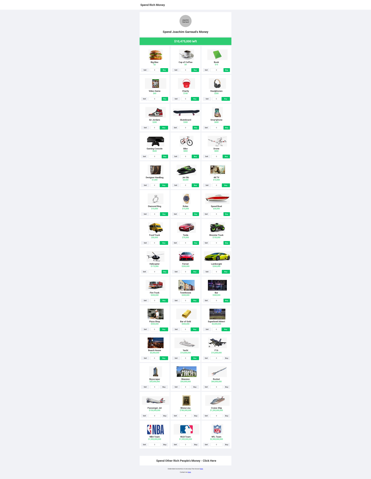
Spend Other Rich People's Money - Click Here (186, 460)
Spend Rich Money (152, 5)
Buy (164, 70)
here (201, 469)
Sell (145, 70)
